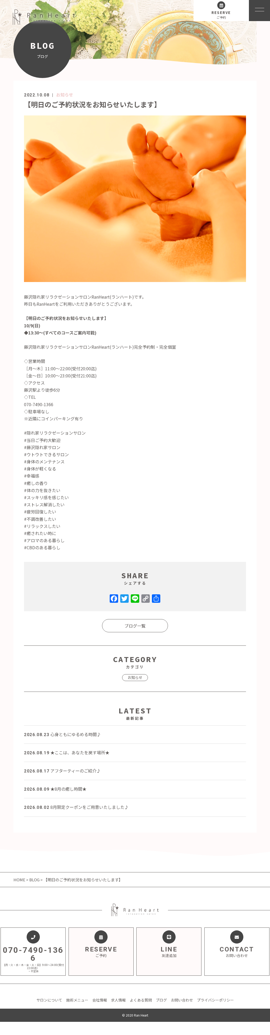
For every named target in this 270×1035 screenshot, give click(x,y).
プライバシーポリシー (215, 1000)
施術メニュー (77, 1000)
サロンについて (49, 1000)
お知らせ (64, 94)
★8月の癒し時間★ (55, 789)
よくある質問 (141, 1000)
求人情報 (118, 1000)
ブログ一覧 (135, 626)
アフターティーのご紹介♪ (62, 770)
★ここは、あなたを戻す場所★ (66, 752)
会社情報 (99, 1000)
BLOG (34, 879)
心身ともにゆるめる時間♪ (62, 734)
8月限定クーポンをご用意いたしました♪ (76, 807)
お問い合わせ (182, 1000)
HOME (19, 879)
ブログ (161, 1000)
